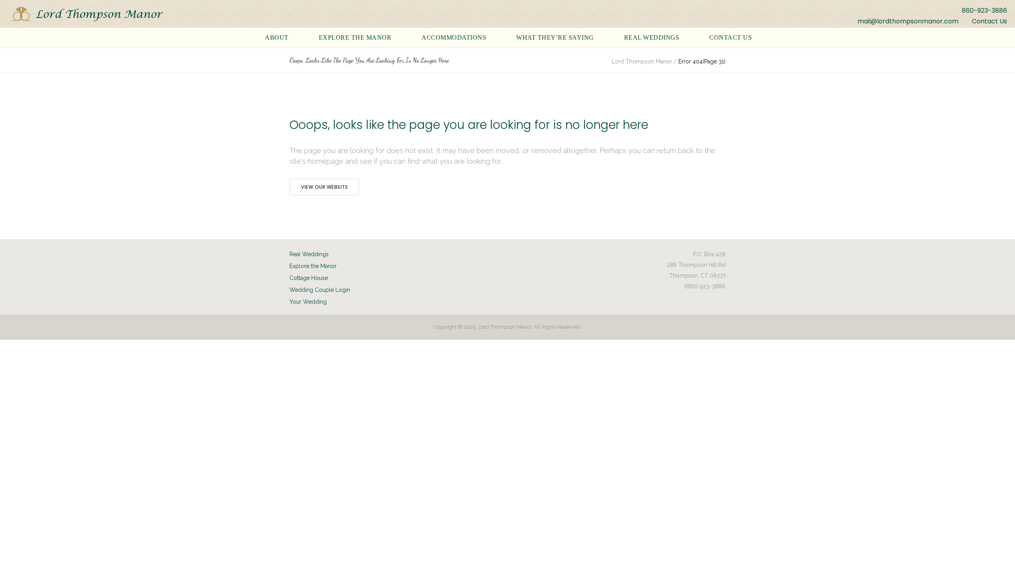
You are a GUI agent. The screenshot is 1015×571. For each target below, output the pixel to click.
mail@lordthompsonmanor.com (908, 21)
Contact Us (989, 21)
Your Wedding (308, 302)
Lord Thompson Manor (642, 61)
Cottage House (308, 278)
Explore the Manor (313, 266)
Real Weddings (309, 254)
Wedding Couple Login (319, 290)
